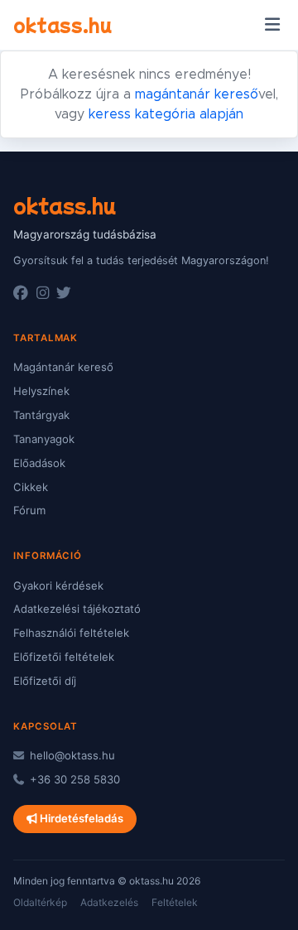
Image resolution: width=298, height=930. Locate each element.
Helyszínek (41, 391)
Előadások (39, 463)
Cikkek (30, 487)
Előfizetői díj (44, 680)
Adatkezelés (109, 902)
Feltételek (174, 902)
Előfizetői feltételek (63, 656)
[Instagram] (42, 293)
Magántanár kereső (63, 366)
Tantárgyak (41, 415)
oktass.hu (62, 24)
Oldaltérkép (40, 902)
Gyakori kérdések (58, 585)
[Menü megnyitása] (272, 25)
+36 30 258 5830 (73, 779)
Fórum (29, 510)
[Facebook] (20, 293)
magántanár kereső (196, 94)
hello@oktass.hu (70, 755)
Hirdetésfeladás (80, 818)
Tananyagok (43, 439)
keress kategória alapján (166, 114)
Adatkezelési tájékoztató (77, 608)
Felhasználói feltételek (71, 632)
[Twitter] (63, 293)
